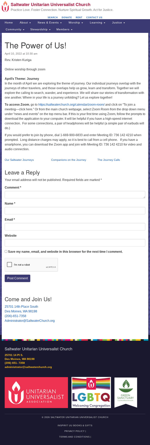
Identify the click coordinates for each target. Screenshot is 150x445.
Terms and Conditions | (75, 437)
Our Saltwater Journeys (19, 159)
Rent (79, 17)
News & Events (48, 22)
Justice (117, 22)
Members (63, 29)
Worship (74, 22)
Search (53, 17)
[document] (75, 184)
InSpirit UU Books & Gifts (75, 425)
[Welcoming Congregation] (92, 392)
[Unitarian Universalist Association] (38, 392)
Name (10, 203)
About (24, 22)
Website (11, 235)
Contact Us (94, 17)
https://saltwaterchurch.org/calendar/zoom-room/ (71, 104)
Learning (96, 22)
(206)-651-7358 (15, 316)
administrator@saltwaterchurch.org (28, 367)
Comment (13, 187)
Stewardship (39, 29)
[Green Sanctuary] (127, 392)
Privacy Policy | (75, 431)
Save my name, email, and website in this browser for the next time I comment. (65, 251)
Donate (67, 17)
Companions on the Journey (68, 159)
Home (9, 22)
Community (13, 29)
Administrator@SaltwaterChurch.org (30, 320)
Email (10, 219)
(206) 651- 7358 (15, 362)
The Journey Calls (108, 159)
